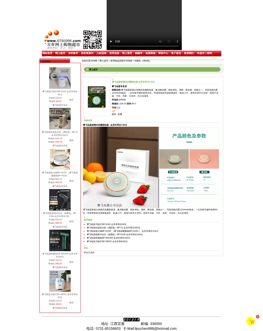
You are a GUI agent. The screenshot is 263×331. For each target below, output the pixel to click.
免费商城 (150, 53)
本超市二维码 (204, 53)
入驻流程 (101, 53)
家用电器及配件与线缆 (121, 61)
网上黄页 (127, 53)
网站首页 (47, 53)
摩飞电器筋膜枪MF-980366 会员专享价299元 (108, 238)
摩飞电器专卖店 (59, 105)
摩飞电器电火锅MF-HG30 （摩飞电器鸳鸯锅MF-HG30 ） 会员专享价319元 (122, 231)
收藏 (120, 114)
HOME (94, 61)
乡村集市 (73, 53)
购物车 (139, 53)
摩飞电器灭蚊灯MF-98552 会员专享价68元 (107, 241)
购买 (71, 99)
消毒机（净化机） (143, 61)
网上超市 (60, 53)
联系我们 (189, 53)
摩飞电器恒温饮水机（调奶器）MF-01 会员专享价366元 (113, 227)
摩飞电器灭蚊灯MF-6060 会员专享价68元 (106, 224)
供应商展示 (87, 53)
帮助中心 (163, 53)
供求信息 (114, 53)
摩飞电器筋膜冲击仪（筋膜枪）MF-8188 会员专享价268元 (115, 234)
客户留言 (176, 53)
